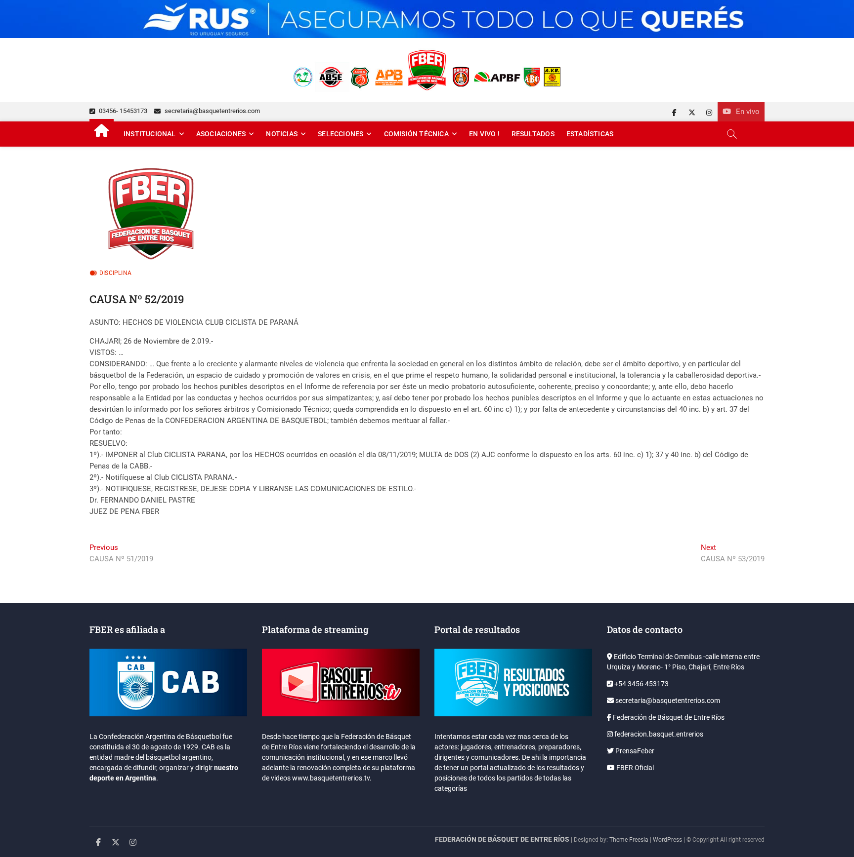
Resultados (533, 134)
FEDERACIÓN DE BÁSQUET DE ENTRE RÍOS (502, 839)
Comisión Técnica (416, 134)
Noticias (282, 134)
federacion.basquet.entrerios (658, 734)
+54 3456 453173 (641, 684)
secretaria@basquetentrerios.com (211, 111)
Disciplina (115, 273)
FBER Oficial (634, 768)
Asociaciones (221, 134)
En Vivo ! (484, 134)
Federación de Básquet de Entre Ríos (668, 717)
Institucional (150, 134)
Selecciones (340, 134)
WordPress (667, 839)
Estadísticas (589, 134)
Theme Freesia (628, 839)
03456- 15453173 (122, 111)
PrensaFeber (634, 751)
